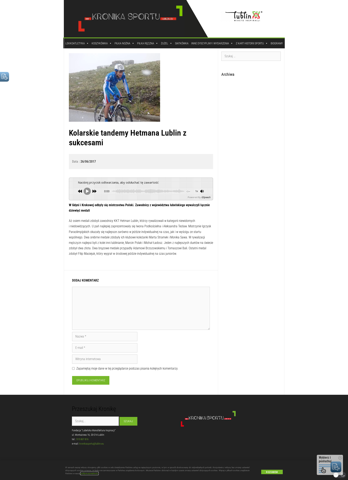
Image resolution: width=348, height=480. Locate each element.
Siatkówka (181, 43)
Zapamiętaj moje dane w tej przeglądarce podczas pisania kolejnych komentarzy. (127, 368)
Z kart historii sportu (250, 43)
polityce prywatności (89, 473)
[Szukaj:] (251, 56)
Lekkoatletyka (75, 43)
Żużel (164, 43)
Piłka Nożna (122, 43)
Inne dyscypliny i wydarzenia (210, 43)
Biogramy (277, 43)
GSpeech (205, 197)
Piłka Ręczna (145, 43)
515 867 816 (82, 439)
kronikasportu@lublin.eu (91, 443)
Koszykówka (100, 43)
